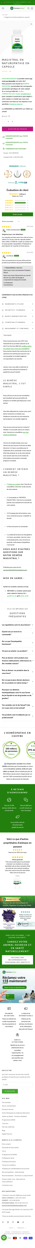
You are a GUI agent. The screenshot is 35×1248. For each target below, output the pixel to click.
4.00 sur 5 (22, 194)
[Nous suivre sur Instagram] (8, 1222)
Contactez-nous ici (15, 104)
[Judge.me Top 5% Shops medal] (17, 174)
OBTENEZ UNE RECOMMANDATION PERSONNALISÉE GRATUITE (17, 960)
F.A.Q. (4, 1151)
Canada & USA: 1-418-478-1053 (13, 157)
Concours (5, 1123)
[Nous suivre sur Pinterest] (13, 1222)
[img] (6, 227)
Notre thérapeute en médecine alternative (16, 1113)
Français (21, 1227)
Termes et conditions (9, 1165)
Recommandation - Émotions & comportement (17, 1175)
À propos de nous (7, 1109)
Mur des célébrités (8, 1127)
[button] (9, 202)
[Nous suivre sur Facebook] (3, 1222)
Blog (3, 1130)
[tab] (17, 335)
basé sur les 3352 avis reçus (17, 852)
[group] (17, 985)
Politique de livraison (9, 1161)
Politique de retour (8, 1158)
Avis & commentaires (9, 1106)
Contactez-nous (7, 1185)
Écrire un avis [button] (17, 214)
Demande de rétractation (10, 1147)
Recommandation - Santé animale (13, 1172)
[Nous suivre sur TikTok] (23, 1222)
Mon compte (6, 1144)
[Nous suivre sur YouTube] (18, 1222)
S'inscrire (10, 1091)
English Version (7, 1134)
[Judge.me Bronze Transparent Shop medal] (8, 174)
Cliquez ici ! (17, 3)
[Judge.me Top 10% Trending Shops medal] (27, 174)
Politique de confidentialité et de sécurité (15, 1168)
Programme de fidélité (9, 1154)
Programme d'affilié (8, 1120)
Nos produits (6, 1102)
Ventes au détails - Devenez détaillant (14, 1116)
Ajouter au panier (17, 129)
